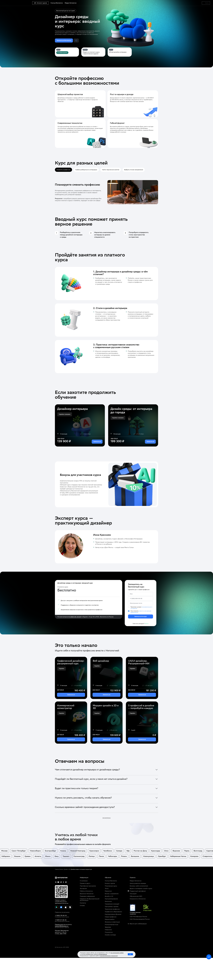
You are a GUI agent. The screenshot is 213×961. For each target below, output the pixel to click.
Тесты (106, 888)
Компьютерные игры (111, 924)
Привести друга (85, 883)
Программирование (111, 899)
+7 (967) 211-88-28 (60, 920)
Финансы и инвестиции (112, 922)
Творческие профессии (112, 909)
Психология (109, 932)
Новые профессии (110, 917)
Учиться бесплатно (57, 3)
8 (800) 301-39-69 (75, 617)
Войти (206, 3)
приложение (58, 903)
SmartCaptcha (103, 954)
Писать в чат (59, 924)
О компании (84, 881)
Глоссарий (133, 893)
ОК (130, 954)
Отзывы (82, 905)
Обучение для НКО (136, 896)
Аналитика (108, 901)
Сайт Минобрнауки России (138, 916)
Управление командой (112, 904)
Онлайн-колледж (110, 935)
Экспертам (83, 888)
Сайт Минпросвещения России (140, 919)
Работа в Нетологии (86, 891)
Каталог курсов (110, 883)
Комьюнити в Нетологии (138, 899)
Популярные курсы (111, 886)
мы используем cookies (117, 952)
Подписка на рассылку (62, 912)
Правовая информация (87, 896)
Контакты (83, 903)
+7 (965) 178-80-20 (61, 915)
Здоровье (108, 927)
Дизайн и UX (67, 869)
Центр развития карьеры (138, 883)
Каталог (61, 869)
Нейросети (108, 929)
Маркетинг (108, 891)
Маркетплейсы (109, 919)
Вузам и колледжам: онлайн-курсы (141, 888)
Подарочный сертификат (138, 891)
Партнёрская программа (88, 886)
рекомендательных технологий (108, 955)
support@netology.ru (61, 926)
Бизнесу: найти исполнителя (139, 886)
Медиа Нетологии (70, 3)
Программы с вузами (111, 906)
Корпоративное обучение (113, 914)
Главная (57, 869)
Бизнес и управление (111, 893)
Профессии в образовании (113, 911)
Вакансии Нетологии (86, 893)
